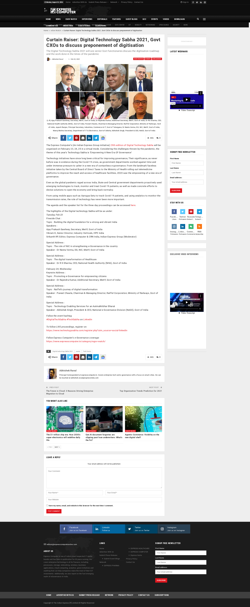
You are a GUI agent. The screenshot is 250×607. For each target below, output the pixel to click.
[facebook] (193, 2)
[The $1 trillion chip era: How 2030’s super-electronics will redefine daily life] (64, 419)
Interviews (87, 19)
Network (113, 2)
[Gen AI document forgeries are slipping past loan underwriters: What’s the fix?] (104, 419)
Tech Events (87, 351)
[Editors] (45, 544)
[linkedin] (200, 2)
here (133, 205)
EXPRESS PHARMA (111, 566)
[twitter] (197, 2)
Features (116, 19)
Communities (52, 26)
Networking (150, 25)
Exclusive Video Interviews (184, 254)
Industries (68, 26)
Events (154, 19)
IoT (130, 25)
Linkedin (87, 319)
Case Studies (84, 26)
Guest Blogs (131, 19)
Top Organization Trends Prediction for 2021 (141, 391)
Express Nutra (136, 555)
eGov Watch (71, 19)
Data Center (119, 25)
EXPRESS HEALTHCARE (140, 548)
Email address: (176, 178)
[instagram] (204, 2)
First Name (174, 159)
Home (68, 2)
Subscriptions (162, 595)
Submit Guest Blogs (112, 559)
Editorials (102, 19)
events (78, 351)
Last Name (174, 168)
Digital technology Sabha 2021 (63, 351)
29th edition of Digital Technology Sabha (132, 145)
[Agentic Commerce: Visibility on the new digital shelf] (143, 419)
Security (176, 25)
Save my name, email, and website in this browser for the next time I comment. (81, 506)
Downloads (179, 19)
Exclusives (157, 59)
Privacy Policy (126, 2)
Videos (166, 19)
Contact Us (138, 2)
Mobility (138, 25)
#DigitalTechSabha (56, 319)
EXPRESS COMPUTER (139, 552)
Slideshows (100, 26)
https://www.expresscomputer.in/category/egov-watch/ (76, 341)
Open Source (164, 25)
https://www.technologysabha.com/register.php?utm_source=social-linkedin (86, 330)
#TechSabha (73, 319)
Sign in (186, 2)
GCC (144, 19)
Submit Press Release (98, 2)
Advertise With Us (79, 2)
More (186, 25)
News (58, 19)
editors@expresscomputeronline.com (62, 544)
